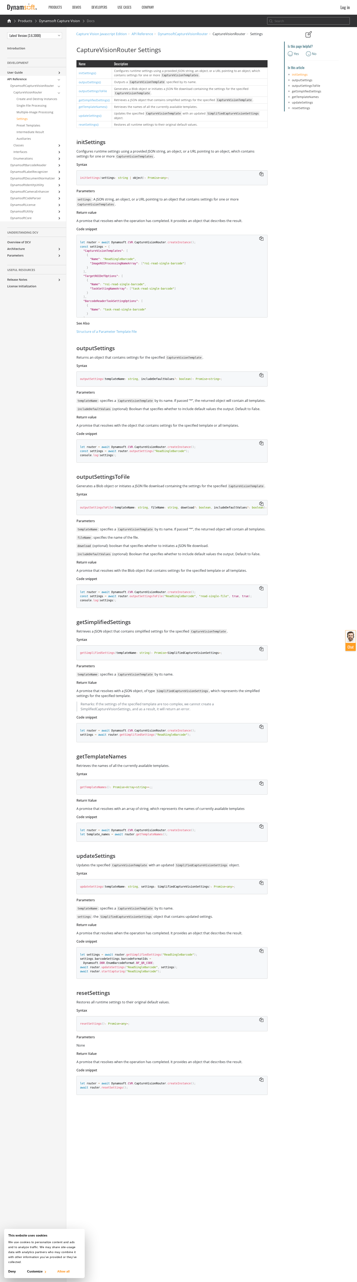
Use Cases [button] (124, 7)
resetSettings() (89, 125)
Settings (22, 119)
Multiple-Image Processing (35, 112)
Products (25, 21)
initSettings (300, 74)
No (314, 53)
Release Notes (17, 280)
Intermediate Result (30, 132)
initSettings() (87, 73)
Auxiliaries (24, 139)
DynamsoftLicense (23, 205)
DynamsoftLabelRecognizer (29, 172)
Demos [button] (76, 7)
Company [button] (148, 7)
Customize (35, 1271)
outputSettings (302, 80)
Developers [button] (99, 7)
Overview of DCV (19, 242)
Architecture (16, 249)
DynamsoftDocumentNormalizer (32, 178)
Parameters (15, 255)
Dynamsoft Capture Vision (59, 21)
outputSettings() (90, 82)
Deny (12, 1271)
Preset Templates (28, 125)
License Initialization (21, 286)
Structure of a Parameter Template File (106, 331)
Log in (345, 7)
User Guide (15, 72)
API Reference (142, 34)
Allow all (63, 1271)
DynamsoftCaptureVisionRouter (183, 34)
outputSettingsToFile (93, 91)
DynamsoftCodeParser (25, 198)
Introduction (16, 48)
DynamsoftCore (21, 218)
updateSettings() (90, 116)
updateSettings (302, 102)
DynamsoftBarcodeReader (28, 165)
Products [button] (55, 7)
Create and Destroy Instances (37, 99)
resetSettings (301, 108)
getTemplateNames (305, 97)
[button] (350, 640)
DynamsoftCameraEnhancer (29, 191)
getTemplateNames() (93, 107)
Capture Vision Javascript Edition (101, 34)
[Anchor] (108, 141)
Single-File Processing (31, 105)
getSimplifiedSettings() (94, 100)
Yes (296, 53)
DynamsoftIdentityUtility (27, 185)
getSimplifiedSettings (306, 91)
